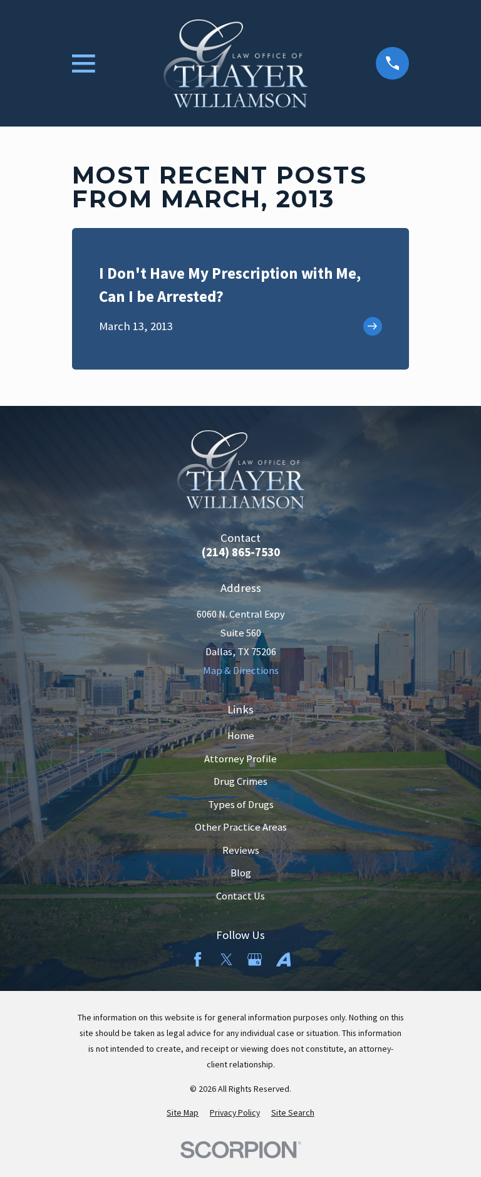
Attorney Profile (240, 758)
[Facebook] (197, 959)
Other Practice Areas (241, 827)
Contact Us (240, 896)
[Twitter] (226, 959)
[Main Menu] (83, 63)
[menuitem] (183, 1113)
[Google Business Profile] (254, 959)
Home (240, 735)
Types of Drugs (241, 804)
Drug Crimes (240, 781)
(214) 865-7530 (241, 553)
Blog (240, 872)
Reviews (240, 850)
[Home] (235, 63)
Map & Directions (241, 670)
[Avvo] (283, 959)
